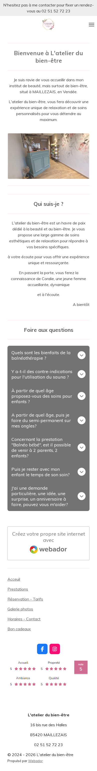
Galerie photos (20, 608)
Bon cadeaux (19, 628)
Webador (35, 761)
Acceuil (13, 579)
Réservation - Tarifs (25, 599)
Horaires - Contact (24, 618)
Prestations (17, 589)
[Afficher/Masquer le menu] (91, 24)
